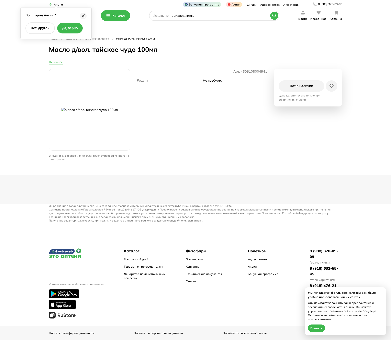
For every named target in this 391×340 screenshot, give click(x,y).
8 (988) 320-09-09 (330, 4)
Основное (56, 62)
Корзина (336, 19)
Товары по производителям (143, 266)
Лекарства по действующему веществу (144, 276)
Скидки (252, 5)
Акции (236, 4)
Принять (316, 328)
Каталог (118, 15)
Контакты (193, 266)
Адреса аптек (270, 5)
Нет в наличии (301, 86)
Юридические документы (204, 274)
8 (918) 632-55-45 (324, 271)
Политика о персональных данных (158, 333)
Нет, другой (40, 28)
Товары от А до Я (136, 259)
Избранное (318, 19)
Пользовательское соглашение (245, 333)
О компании (290, 5)
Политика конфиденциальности (71, 333)
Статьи (191, 281)
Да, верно (70, 28)
